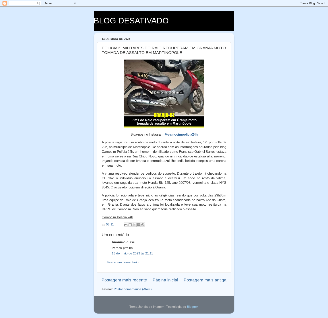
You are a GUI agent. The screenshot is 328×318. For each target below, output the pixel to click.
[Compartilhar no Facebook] (138, 225)
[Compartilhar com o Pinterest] (143, 225)
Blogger (192, 306)
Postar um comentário (123, 262)
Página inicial (165, 280)
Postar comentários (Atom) (133, 289)
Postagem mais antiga (205, 280)
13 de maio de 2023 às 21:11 (132, 253)
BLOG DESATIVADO (131, 20)
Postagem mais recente (124, 280)
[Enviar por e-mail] (126, 225)
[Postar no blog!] (130, 225)
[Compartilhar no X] (134, 225)
